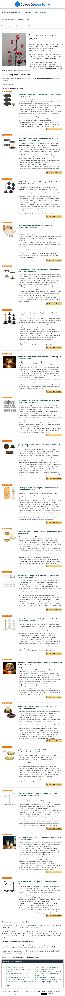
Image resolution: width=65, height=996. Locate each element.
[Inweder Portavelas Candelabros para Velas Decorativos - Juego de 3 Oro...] (9, 537)
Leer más (50, 994)
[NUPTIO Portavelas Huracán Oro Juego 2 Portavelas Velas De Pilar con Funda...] (9, 842)
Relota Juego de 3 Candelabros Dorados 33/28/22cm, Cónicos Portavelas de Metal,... (38, 795)
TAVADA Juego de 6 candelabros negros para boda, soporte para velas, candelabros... (37, 882)
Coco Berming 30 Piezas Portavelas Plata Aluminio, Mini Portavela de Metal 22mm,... (38, 401)
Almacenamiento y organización (11, 12)
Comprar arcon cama (15, 967)
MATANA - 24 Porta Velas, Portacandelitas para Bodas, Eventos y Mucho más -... (38, 576)
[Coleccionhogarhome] (32, 4)
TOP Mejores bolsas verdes (46, 977)
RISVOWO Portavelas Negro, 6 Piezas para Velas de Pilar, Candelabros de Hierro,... (39, 183)
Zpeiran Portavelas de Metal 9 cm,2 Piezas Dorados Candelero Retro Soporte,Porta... (37, 751)
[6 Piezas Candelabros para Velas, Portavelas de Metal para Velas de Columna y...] (9, 318)
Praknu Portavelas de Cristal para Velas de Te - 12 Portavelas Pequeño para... (36, 226)
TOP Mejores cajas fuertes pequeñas (49, 971)
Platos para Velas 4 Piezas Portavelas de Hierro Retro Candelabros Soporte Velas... (38, 139)
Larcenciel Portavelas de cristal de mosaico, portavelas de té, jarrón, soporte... (40, 663)
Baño (27, 19)
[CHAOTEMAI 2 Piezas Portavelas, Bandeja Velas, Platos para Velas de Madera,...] (9, 711)
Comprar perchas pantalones (47, 982)
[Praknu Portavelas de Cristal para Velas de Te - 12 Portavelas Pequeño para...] (9, 231)
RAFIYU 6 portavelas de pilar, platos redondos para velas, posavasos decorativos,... (39, 489)
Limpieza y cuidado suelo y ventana (12, 19)
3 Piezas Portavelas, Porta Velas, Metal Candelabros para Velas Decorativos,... (39, 95)
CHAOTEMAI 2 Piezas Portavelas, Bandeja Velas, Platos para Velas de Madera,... (38, 707)
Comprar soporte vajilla (16, 980)
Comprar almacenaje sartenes (47, 967)
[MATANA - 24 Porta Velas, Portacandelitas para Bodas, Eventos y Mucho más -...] (9, 580)
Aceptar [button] (44, 994)
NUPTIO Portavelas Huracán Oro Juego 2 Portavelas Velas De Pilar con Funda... (39, 838)
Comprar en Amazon (55, 129)
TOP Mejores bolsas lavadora (17, 973)
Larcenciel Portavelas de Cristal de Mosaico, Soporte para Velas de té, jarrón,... (39, 358)
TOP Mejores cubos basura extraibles (20, 982)
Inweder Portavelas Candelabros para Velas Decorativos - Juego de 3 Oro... (40, 532)
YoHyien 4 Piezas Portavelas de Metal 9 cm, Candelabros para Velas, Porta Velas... (39, 270)
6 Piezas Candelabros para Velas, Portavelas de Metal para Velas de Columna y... (38, 314)
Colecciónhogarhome (8, 26)
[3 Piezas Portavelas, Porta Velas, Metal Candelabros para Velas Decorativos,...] (9, 100)
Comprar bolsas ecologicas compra (49, 980)
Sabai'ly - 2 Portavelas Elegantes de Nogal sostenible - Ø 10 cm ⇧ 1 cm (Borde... (39, 445)
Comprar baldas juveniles (45, 969)
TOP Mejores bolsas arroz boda (18, 977)
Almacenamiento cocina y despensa (35, 12)
